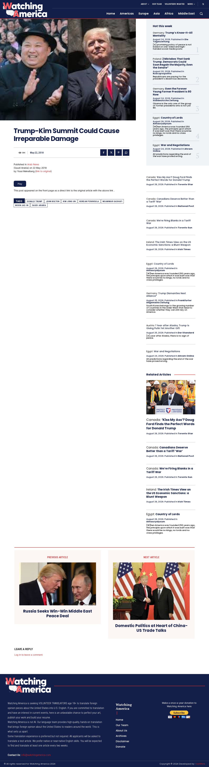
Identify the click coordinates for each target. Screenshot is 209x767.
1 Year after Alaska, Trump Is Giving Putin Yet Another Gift (167, 327)
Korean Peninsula (89, 201)
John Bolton (52, 201)
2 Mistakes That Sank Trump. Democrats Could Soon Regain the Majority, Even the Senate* (173, 63)
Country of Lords (172, 117)
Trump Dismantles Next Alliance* (166, 295)
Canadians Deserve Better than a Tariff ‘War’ (170, 200)
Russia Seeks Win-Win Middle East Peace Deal (57, 613)
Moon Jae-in (21, 205)
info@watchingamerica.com (36, 755)
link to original (43, 171)
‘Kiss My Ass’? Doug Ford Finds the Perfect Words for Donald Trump (169, 179)
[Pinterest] (118, 152)
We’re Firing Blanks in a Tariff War (168, 222)
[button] (201, 13)
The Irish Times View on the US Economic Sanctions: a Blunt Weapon (168, 243)
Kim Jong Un (69, 201)
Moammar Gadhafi (112, 201)
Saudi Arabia (39, 205)
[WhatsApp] (126, 152)
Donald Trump (34, 201)
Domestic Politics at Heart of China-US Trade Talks (151, 628)
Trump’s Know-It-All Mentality (173, 34)
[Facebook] (103, 152)
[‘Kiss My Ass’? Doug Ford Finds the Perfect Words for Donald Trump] (170, 397)
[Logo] (24, 9)
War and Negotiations (175, 145)
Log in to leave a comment (28, 654)
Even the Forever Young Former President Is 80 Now (172, 91)
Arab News (33, 164)
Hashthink (200, 763)
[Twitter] (203, 4)
